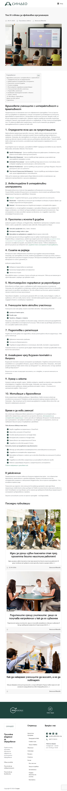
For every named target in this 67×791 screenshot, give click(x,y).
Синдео (17, 788)
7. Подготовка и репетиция (14, 90)
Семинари (30, 751)
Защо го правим (33, 766)
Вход (61, 3)
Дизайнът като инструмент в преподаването (43, 244)
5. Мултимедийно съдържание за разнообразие (19, 87)
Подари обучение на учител (32, 774)
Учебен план (32, 741)
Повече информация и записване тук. (16, 465)
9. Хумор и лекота (12, 94)
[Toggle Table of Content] (37, 75)
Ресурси (29, 754)
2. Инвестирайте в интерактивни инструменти (20, 81)
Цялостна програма (30, 734)
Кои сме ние (32, 763)
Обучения (30, 748)
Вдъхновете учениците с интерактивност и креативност (23, 77)
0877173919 (53, 739)
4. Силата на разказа (12, 85)
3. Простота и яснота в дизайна (16, 83)
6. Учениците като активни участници (18, 89)
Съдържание (10, 75)
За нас (29, 760)
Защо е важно (33, 744)
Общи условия (8, 762)
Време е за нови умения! (13, 98)
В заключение (10, 100)
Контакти (32, 780)
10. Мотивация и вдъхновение (15, 96)
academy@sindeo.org (55, 736)
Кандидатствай (34, 738)
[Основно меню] (58, 4)
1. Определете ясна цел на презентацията (18, 79)
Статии (30, 757)
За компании (32, 769)
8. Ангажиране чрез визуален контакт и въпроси (20, 92)
